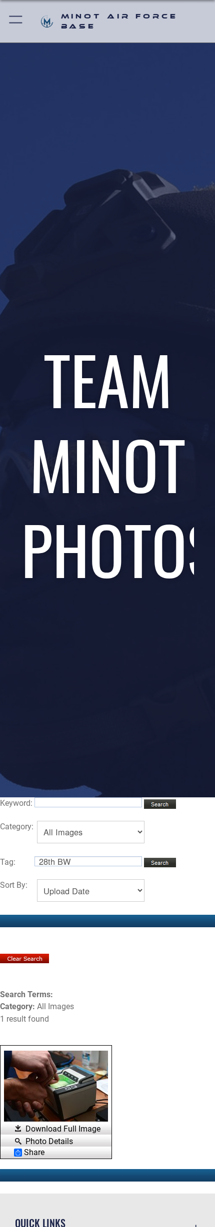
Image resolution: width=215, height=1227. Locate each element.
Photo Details (49, 1141)
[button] (16, 21)
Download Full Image (63, 1129)
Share (34, 1153)
